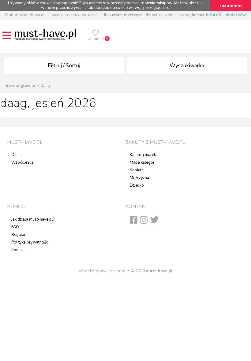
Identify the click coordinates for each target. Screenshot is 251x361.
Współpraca (22, 162)
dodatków (235, 15)
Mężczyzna (139, 177)
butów (198, 15)
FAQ (15, 227)
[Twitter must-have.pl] (155, 222)
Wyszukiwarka (187, 65)
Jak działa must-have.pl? (32, 219)
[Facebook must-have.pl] (135, 222)
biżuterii (214, 15)
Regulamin (21, 234)
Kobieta (137, 170)
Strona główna (20, 85)
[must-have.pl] (45, 34)
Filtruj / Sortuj (64, 65)
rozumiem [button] (230, 5)
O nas (16, 155)
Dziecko (137, 185)
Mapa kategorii (143, 162)
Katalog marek (143, 155)
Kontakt (18, 250)
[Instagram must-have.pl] (145, 222)
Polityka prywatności (30, 242)
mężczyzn (133, 15)
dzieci (151, 15)
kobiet (115, 15)
